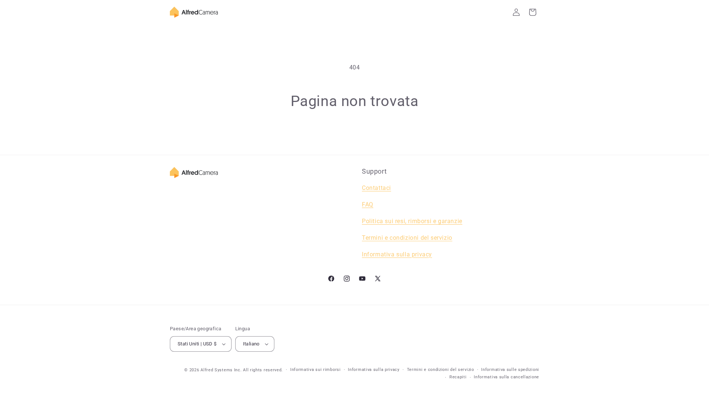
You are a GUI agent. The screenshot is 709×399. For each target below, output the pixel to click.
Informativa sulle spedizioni (510, 369)
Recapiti (458, 377)
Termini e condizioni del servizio (407, 237)
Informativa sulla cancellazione (506, 377)
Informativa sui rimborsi (315, 369)
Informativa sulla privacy (374, 369)
